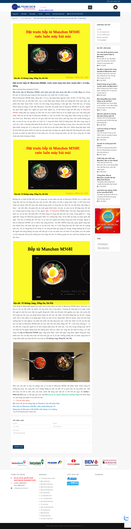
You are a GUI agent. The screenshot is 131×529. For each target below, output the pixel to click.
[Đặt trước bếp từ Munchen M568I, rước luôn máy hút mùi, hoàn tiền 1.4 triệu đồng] (51, 167)
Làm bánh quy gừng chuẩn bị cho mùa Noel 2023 (107, 191)
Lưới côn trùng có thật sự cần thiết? (106, 130)
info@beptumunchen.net (21, 488)
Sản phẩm (32, 14)
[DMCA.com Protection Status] (73, 483)
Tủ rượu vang (44, 504)
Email (55, 423)
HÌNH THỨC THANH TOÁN (113, 1)
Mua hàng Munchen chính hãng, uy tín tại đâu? (106, 100)
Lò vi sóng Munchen (46, 498)
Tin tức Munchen (25, 18)
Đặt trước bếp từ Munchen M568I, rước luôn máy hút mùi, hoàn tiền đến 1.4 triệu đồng (47, 92)
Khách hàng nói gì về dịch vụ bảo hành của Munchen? (107, 85)
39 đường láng (20, 412)
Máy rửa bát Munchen (47, 490)
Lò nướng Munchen (46, 495)
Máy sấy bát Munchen (47, 501)
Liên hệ (47, 14)
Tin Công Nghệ (101, 40)
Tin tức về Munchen (103, 34)
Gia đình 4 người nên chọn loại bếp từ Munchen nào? (107, 70)
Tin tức (40, 14)
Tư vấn (99, 29)
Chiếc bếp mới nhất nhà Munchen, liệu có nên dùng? (107, 159)
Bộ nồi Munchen (45, 492)
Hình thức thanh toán (58, 14)
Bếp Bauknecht (45, 513)
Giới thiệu (24, 14)
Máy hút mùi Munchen (47, 487)
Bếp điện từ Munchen (47, 484)
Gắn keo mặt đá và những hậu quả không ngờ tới (106, 115)
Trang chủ (15, 14)
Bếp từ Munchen (31, 412)
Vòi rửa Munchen (45, 510)
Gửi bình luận (18, 447)
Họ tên (15, 423)
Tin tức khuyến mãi (103, 32)
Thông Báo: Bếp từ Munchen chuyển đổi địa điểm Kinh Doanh (106, 177)
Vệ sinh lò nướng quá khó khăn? (106, 144)
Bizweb (82, 526)
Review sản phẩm (102, 37)
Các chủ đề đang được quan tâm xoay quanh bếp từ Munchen (107, 54)
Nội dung (16, 430)
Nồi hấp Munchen (46, 515)
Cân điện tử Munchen (47, 518)
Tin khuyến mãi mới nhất (48, 478)
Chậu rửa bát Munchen (47, 507)
